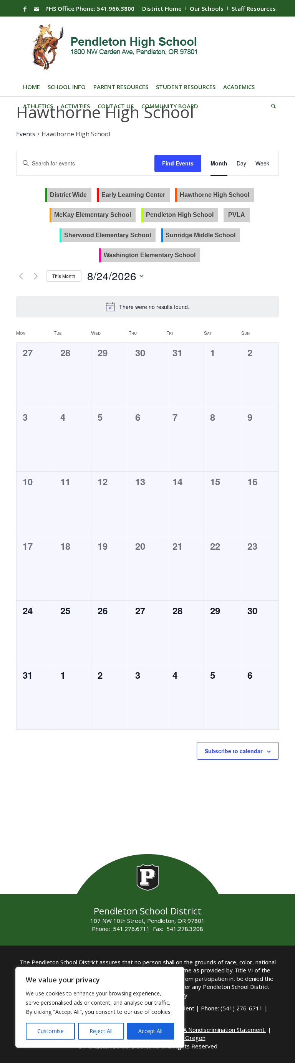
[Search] (271, 106)
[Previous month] (20, 276)
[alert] (154, 307)
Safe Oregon (189, 1038)
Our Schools (207, 8)
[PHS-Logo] (120, 47)
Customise (50, 1031)
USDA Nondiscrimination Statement (219, 1029)
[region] (99, 1007)
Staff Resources (254, 8)
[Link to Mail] (36, 9)
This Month (63, 276)
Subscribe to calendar (233, 751)
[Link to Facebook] (25, 9)
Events (25, 134)
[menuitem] (162, 8)
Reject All (101, 1031)
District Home (162, 8)
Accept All (150, 1031)
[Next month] (35, 276)
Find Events (178, 163)
